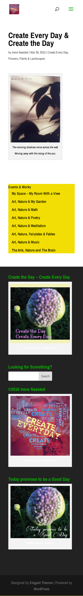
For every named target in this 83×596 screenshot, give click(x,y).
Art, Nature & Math (25, 209)
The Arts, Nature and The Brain (34, 250)
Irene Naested (20, 52)
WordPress (41, 588)
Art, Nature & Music (25, 242)
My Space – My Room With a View (36, 193)
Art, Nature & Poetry (26, 217)
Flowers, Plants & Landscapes (26, 58)
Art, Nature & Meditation (29, 225)
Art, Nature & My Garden (29, 201)
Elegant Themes (41, 582)
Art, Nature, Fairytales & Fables (33, 233)
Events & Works (19, 186)
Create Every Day (57, 52)
